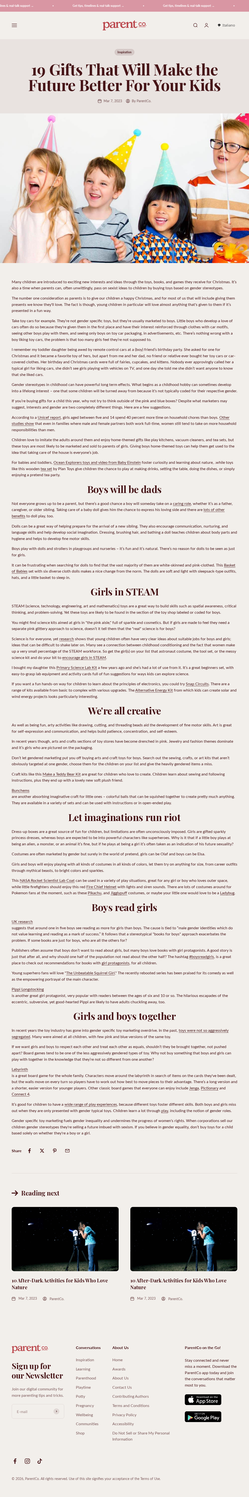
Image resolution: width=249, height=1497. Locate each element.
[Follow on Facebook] (15, 1461)
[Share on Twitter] (42, 1151)
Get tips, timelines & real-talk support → (77, 6)
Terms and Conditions (130, 1405)
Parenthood (86, 1377)
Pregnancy (85, 1405)
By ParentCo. (141, 101)
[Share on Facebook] (29, 1151)
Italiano (228, 25)
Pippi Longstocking (28, 989)
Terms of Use (150, 1478)
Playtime (83, 1387)
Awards (118, 1368)
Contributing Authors (130, 1396)
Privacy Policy (124, 1414)
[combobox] (226, 25)
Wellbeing (84, 1414)
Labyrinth (20, 1069)
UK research (22, 921)
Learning (83, 1368)
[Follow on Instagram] (27, 1461)
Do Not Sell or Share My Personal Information (141, 1436)
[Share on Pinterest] (55, 1151)
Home (117, 1359)
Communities (87, 1423)
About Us (120, 1377)
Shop (80, 1432)
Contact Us (122, 1387)
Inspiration (124, 52)
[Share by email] (67, 1151)
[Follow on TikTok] (39, 1461)
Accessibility (123, 1423)
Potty (80, 1396)
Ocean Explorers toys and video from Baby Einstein (97, 462)
